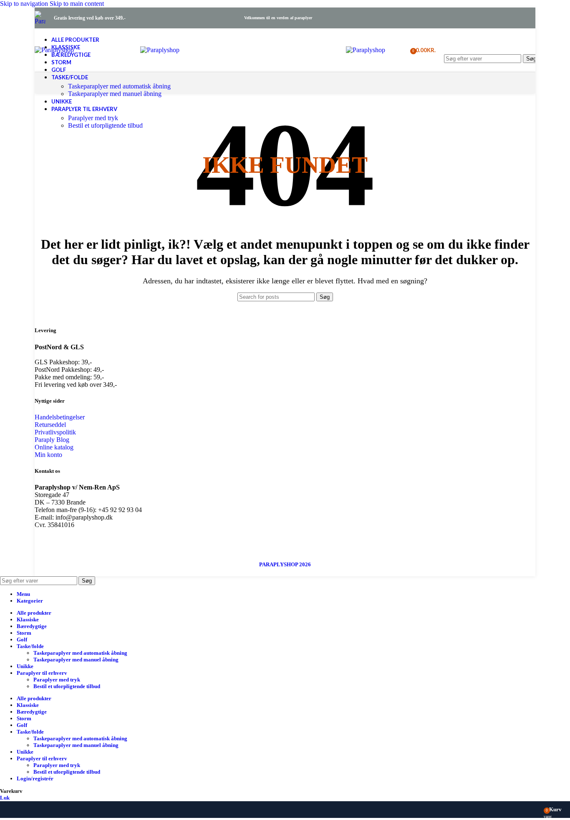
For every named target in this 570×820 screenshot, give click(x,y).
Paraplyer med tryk (93, 117)
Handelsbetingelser (60, 417)
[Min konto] (399, 50)
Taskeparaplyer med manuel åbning (114, 93)
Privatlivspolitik (55, 432)
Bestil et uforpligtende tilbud (105, 125)
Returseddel (50, 424)
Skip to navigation (25, 3)
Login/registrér (35, 778)
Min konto (48, 454)
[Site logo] (40, 21)
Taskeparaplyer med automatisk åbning (119, 86)
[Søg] (492, 46)
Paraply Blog (52, 439)
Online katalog (54, 447)
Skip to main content (77, 3)
